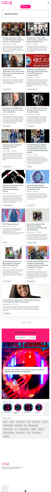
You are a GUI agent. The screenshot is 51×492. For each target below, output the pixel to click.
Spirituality (6, 436)
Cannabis (12, 421)
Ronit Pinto (29, 44)
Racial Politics (18, 425)
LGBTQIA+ (33, 429)
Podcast (30, 166)
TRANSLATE (25, 6)
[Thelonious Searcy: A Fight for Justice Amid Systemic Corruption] (13, 149)
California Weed (20, 432)
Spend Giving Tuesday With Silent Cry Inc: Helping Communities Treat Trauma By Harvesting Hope (37, 227)
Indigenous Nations (32, 89)
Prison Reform (7, 281)
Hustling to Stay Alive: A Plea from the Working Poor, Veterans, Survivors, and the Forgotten (13, 40)
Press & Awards (5, 489)
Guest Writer (5, 114)
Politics (28, 432)
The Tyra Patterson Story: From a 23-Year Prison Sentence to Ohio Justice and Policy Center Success (21, 301)
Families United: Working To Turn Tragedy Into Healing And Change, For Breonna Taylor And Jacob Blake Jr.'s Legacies (37, 264)
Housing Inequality (8, 205)
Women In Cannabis (8, 425)
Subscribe (32, 337)
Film (25, 425)
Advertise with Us (5, 486)
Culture (5, 242)
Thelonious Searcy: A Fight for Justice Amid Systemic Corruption (12, 147)
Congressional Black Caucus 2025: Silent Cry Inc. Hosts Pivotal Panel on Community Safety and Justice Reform (13, 72)
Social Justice (7, 89)
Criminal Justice (7, 166)
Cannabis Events (36, 421)
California (41, 429)
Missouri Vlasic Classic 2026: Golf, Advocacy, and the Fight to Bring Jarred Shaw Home (37, 40)
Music (28, 421)
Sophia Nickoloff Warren (7, 304)
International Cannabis (9, 432)
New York (45, 421)
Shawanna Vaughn (6, 44)
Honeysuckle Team (30, 77)
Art (16, 429)
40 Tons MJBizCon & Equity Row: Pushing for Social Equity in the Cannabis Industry (37, 110)
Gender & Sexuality (8, 429)
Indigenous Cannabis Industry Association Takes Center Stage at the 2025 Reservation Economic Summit (37, 72)
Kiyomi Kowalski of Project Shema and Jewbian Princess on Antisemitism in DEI (37, 187)
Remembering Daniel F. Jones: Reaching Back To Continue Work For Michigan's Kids (12, 263)
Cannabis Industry (21, 421)
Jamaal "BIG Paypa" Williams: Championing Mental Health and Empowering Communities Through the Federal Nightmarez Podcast (37, 148)
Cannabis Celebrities (24, 429)
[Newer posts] (29, 322)
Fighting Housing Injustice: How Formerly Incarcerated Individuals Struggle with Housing (13, 188)
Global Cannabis (36, 432)
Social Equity (31, 126)
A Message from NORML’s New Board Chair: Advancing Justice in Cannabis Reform (13, 110)
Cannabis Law (7, 126)
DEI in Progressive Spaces (11, 224)
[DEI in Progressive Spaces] (13, 227)
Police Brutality (31, 281)
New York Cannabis (33, 425)
